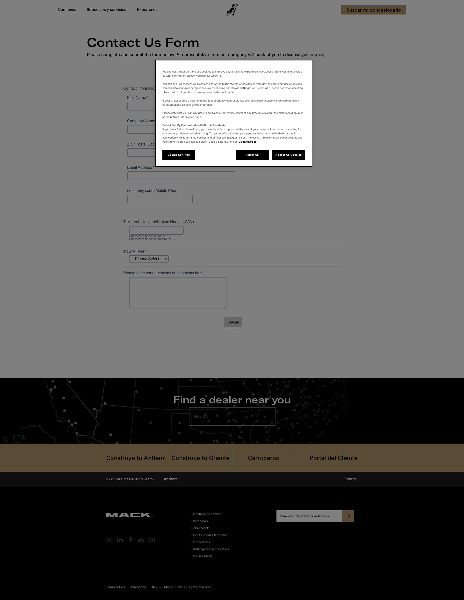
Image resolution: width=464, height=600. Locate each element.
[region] (233, 113)
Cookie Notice (247, 141)
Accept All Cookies (289, 154)
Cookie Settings (179, 154)
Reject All (252, 154)
